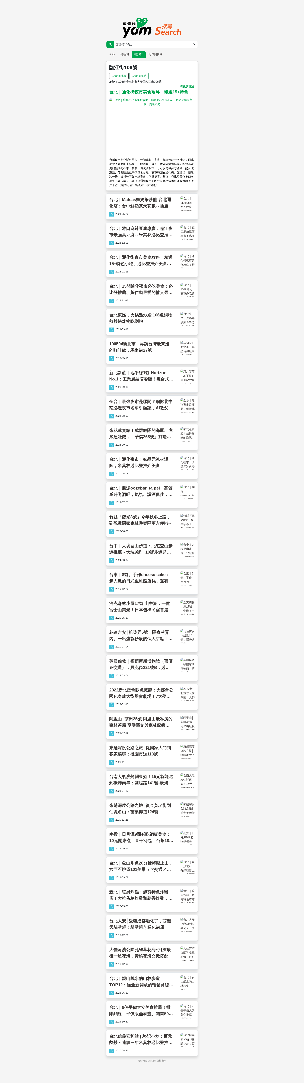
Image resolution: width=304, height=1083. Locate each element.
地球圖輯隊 (155, 54)
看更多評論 (187, 86)
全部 (112, 54)
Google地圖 (119, 75)
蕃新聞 (124, 54)
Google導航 (139, 75)
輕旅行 (138, 54)
